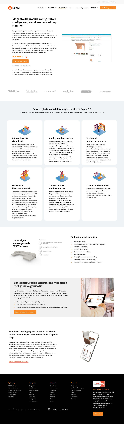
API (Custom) (33, 401)
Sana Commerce (34, 390)
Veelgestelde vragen (77, 388)
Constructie (53, 386)
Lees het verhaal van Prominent (18, 361)
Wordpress (32, 399)
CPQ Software (12, 386)
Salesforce (32, 388)
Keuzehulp (11, 397)
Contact (73, 399)
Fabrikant (53, 390)
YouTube (65, 409)
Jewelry (52, 392)
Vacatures (74, 397)
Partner (73, 394)
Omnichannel (12, 394)
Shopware (32, 397)
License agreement (34, 409)
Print (51, 399)
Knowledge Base (76, 390)
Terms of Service (13, 409)
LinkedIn (53, 409)
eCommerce (54, 388)
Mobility (52, 397)
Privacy (23, 409)
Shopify (31, 394)
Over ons (74, 386)
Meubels (52, 394)
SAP (30, 392)
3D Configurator (13, 388)
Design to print (13, 392)
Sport (52, 401)
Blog (72, 392)
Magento (32, 386)
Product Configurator (14, 390)
